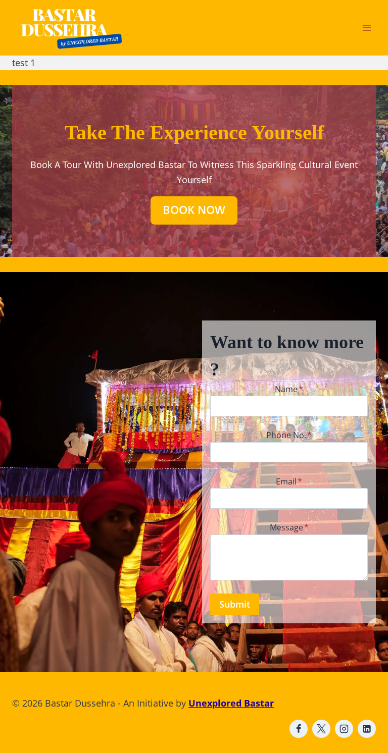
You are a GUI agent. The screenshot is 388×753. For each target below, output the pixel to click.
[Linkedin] (367, 729)
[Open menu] (366, 27)
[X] (321, 729)
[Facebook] (298, 729)
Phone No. (289, 435)
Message (289, 527)
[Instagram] (344, 729)
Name (289, 389)
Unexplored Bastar (231, 703)
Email (289, 481)
